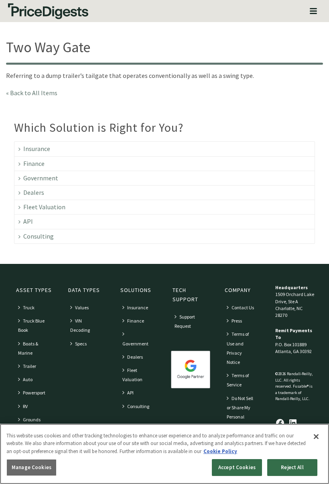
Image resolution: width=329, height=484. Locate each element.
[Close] (316, 436)
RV (25, 406)
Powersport (34, 393)
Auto (27, 379)
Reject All (292, 467)
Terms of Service (238, 380)
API (28, 221)
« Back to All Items (31, 93)
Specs (81, 344)
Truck (29, 307)
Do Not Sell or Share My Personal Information (240, 412)
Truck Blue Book (31, 325)
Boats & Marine (28, 348)
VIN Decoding (80, 325)
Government (40, 178)
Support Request (185, 321)
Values (82, 307)
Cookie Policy (220, 451)
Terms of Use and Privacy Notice (238, 348)
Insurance (36, 149)
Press (237, 321)
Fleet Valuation (44, 207)
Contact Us (243, 307)
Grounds (32, 420)
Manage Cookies (31, 467)
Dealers (33, 192)
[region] (164, 454)
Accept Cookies (237, 467)
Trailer (29, 366)
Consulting (38, 236)
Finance (34, 163)
